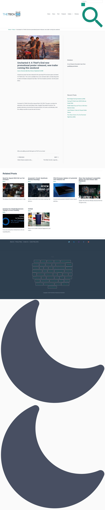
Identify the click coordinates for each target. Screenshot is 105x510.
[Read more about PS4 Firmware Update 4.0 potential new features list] (64, 190)
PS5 (70, 274)
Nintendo (51, 271)
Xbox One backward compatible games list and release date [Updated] (89, 179)
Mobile (45, 271)
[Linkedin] (74, 242)
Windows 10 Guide (49, 284)
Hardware (36, 268)
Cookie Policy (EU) (34, 241)
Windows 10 (39, 284)
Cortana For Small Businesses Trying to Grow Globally (13, 209)
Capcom (42, 264)
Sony (43, 277)
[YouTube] (88, 242)
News (53, 14)
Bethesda (57, 261)
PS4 (60, 274)
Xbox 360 (58, 284)
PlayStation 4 (40, 274)
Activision (37, 261)
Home (48, 14)
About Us (12, 241)
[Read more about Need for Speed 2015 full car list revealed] (13, 190)
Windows (67, 280)
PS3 (55, 274)
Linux (46, 268)
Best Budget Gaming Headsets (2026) (76, 98)
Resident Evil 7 (37, 277)
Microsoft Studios (37, 271)
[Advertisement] (38, 92)
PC (34, 274)
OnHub (30, 209)
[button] (72, 14)
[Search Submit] (83, 4)
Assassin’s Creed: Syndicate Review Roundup (38, 178)
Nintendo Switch (59, 271)
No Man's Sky (68, 271)
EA (53, 264)
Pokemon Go (49, 274)
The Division (68, 277)
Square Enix (50, 277)
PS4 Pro (65, 274)
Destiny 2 (49, 264)
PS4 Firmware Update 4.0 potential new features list (65, 178)
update (61, 280)
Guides (69, 14)
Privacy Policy (18, 241)
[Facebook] (83, 242)
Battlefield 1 (50, 261)
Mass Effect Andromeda (59, 268)
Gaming (69, 264)
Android (43, 261)
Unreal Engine (54, 280)
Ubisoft (37, 280)
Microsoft (69, 268)
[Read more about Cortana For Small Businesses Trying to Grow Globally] (13, 220)
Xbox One (65, 284)
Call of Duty (35, 264)
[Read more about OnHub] (39, 219)
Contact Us (25, 241)
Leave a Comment (21, 70)
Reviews (77, 14)
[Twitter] (69, 242)
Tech (58, 14)
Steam (57, 277)
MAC (51, 268)
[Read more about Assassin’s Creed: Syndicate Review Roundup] (39, 190)
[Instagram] (78, 242)
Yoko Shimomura (52, 287)
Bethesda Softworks (66, 261)
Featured (64, 14)
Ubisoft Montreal (45, 280)
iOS (41, 268)
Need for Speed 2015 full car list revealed (13, 178)
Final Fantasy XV (60, 264)
